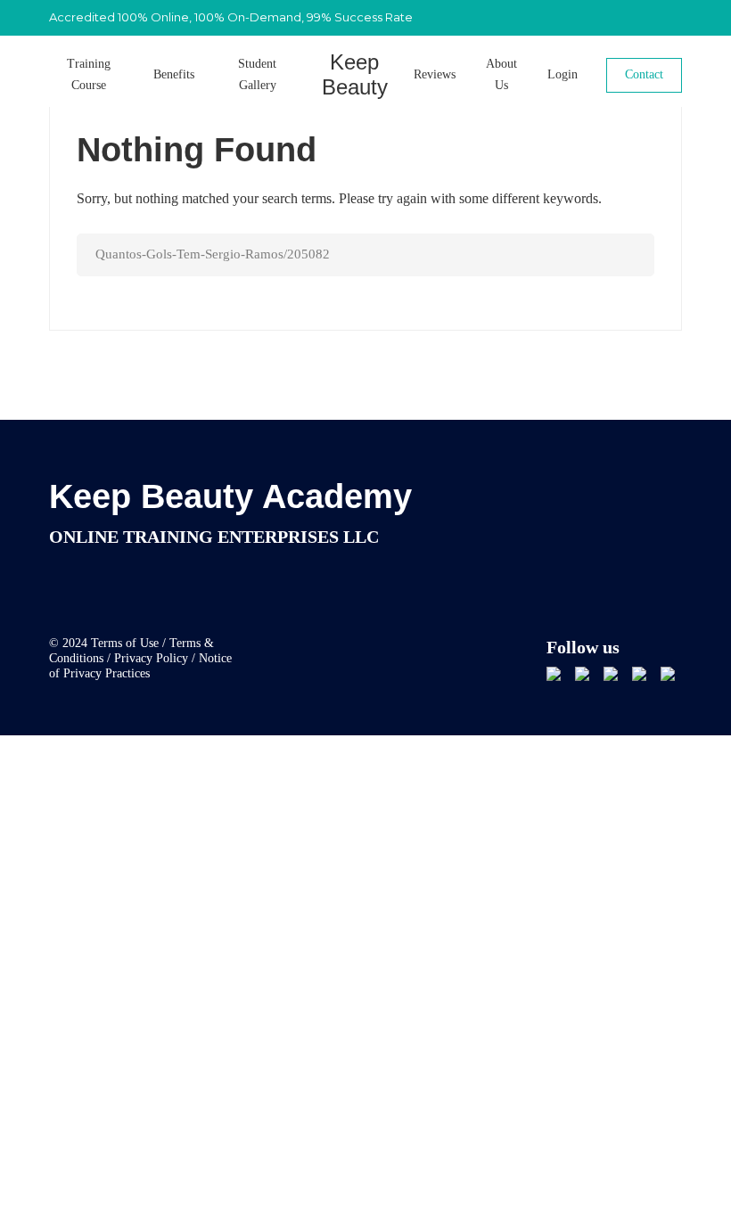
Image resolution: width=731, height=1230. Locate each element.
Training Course (89, 74)
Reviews (435, 74)
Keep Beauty (355, 75)
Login (562, 74)
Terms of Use (125, 643)
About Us (501, 74)
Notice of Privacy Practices (140, 666)
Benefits (173, 74)
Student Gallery (257, 74)
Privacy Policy (151, 658)
